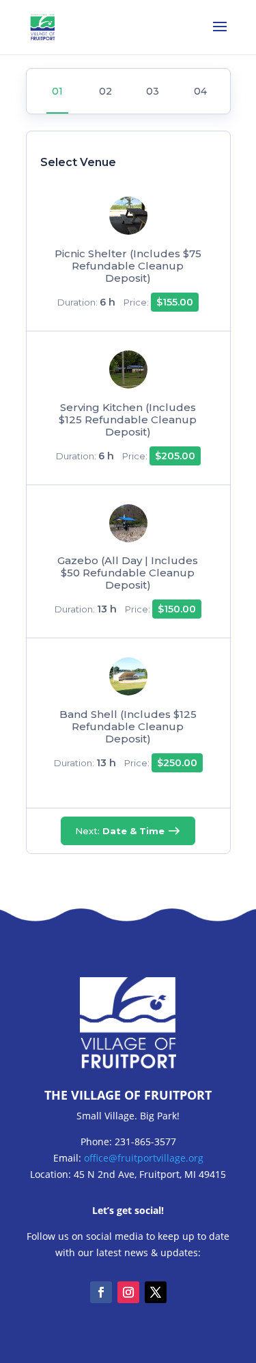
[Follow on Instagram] (128, 1292)
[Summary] (199, 91)
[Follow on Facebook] (101, 1292)
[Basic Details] (151, 91)
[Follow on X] (156, 1292)
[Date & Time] (104, 91)
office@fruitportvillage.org (143, 1157)
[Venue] (57, 91)
